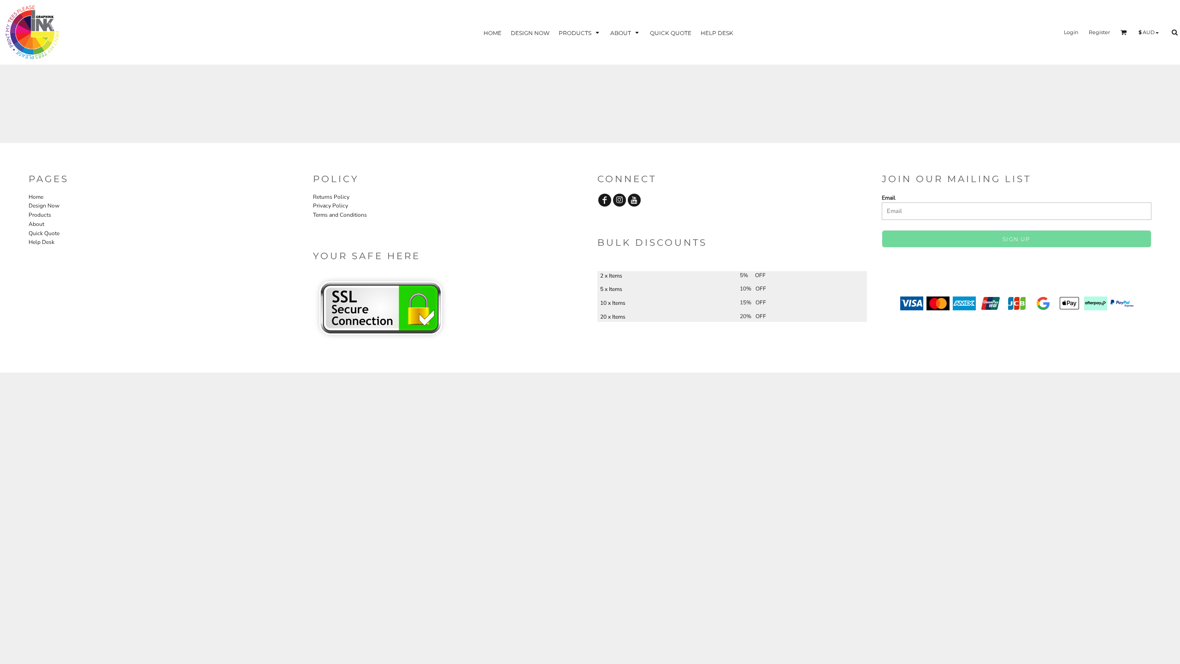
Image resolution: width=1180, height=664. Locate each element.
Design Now (44, 205)
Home (36, 197)
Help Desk (41, 242)
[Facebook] (604, 200)
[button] (580, 32)
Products (40, 215)
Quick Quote (44, 233)
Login (1071, 32)
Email (889, 198)
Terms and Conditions (340, 215)
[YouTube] (634, 200)
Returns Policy (331, 197)
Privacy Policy (330, 205)
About (36, 224)
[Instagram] (619, 200)
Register (1099, 32)
